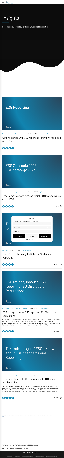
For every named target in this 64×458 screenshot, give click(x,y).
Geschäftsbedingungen (51, 456)
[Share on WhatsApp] (12, 148)
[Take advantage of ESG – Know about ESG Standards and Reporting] (32, 354)
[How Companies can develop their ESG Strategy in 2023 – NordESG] (32, 171)
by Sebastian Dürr (44, 133)
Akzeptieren (19, 236)
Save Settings (44, 236)
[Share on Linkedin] (9, 148)
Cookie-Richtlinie (26, 239)
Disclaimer (17, 456)
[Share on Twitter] (6, 148)
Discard (32, 236)
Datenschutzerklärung (27, 456)
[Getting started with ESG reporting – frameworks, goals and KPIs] (32, 113)
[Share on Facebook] (3, 148)
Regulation (5, 250)
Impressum (9, 456)
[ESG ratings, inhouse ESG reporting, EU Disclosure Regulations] (32, 288)
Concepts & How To (7, 133)
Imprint (40, 239)
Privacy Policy (34, 239)
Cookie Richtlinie (40, 456)
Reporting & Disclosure (21, 133)
